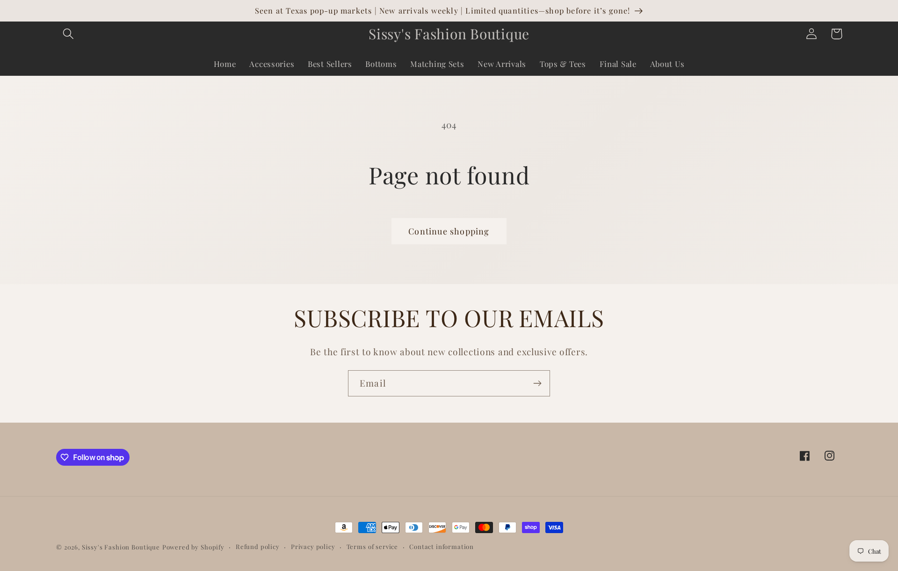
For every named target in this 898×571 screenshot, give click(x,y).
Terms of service (372, 546)
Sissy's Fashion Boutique (121, 547)
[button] (68, 34)
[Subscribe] (537, 383)
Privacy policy (313, 546)
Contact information (441, 546)
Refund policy (258, 546)
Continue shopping (448, 231)
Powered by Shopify (193, 547)
